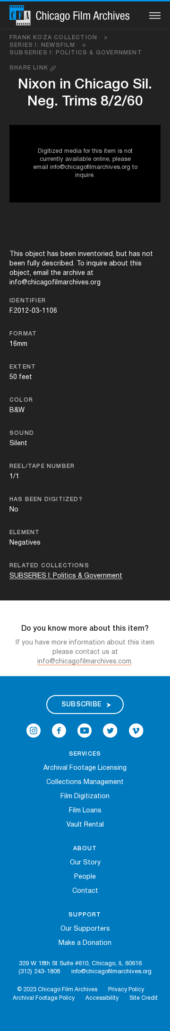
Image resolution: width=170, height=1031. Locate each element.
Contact (85, 891)
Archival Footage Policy (44, 998)
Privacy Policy (126, 989)
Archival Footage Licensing (85, 768)
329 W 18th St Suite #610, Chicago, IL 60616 (80, 964)
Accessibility (102, 998)
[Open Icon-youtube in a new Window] (84, 731)
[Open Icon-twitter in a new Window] (110, 731)
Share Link (29, 67)
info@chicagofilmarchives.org (111, 972)
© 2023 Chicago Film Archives (57, 989)
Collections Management (85, 782)
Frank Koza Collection (59, 37)
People (85, 877)
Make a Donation (85, 943)
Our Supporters (85, 929)
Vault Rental (85, 825)
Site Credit (143, 998)
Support (84, 914)
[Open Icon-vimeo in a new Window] (136, 731)
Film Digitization (85, 796)
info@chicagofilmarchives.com (84, 662)
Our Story (85, 863)
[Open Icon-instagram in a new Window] (33, 731)
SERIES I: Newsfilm (47, 45)
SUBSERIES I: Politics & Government (75, 52)
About (85, 848)
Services (85, 754)
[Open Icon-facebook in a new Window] (59, 731)
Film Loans (85, 811)
